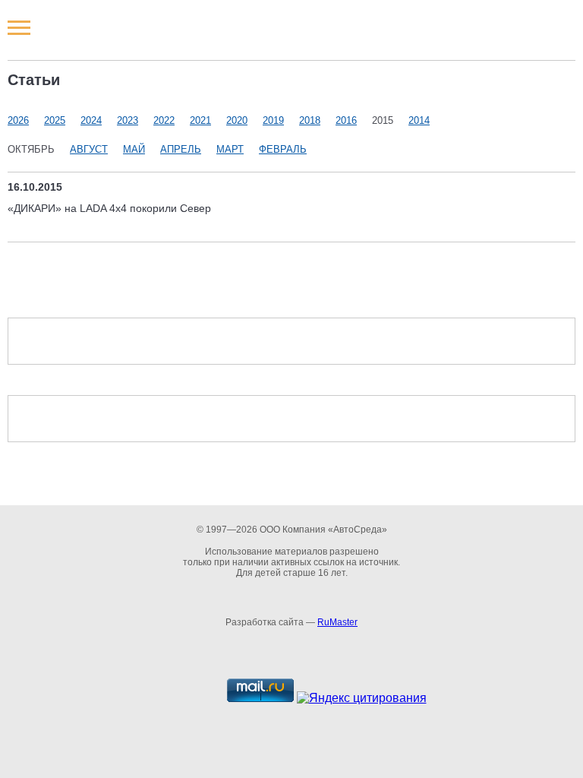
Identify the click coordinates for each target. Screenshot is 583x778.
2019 (273, 120)
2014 (419, 120)
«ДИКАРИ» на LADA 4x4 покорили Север (109, 208)
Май (134, 149)
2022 (164, 120)
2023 (127, 120)
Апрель (180, 149)
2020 (236, 120)
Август (89, 149)
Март (230, 149)
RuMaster (337, 622)
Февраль (283, 149)
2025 (54, 120)
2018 (309, 120)
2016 (346, 120)
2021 (200, 120)
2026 (18, 120)
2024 (91, 120)
